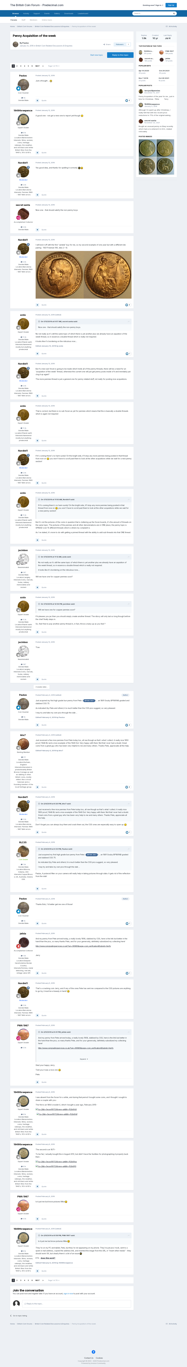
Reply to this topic (120, 55)
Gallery (57, 13)
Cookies (99, 1358)
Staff (23, 20)
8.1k (24, 133)
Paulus (25, 43)
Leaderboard (83, 13)
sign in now (68, 1293)
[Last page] (43, 66)
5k (24, 98)
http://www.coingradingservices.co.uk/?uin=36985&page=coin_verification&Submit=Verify (73, 946)
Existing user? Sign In (152, 5)
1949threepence (23, 110)
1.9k (24, 864)
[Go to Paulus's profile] (15, 44)
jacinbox (23, 550)
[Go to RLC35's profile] (23, 851)
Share (108, 44)
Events (47, 13)
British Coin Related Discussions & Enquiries (54, 46)
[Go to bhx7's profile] (23, 744)
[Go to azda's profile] (23, 324)
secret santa (23, 205)
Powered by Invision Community (93, 1363)
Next (37, 66)
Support (37, 13)
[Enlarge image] (56, 1109)
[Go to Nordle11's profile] (23, 171)
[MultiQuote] (37, 100)
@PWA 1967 (89, 701)
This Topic (164, 13)
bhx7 (23, 735)
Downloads (68, 13)
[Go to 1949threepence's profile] (23, 119)
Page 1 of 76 (53, 66)
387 (24, 572)
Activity (26, 13)
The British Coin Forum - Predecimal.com (36, 5)
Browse (15, 13)
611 (24, 757)
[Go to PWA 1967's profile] (23, 1034)
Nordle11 (23, 162)
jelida (23, 933)
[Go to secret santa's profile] (23, 214)
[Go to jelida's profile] (23, 942)
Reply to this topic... (34, 1304)
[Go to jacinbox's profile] (23, 559)
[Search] (174, 13)
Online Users (47, 20)
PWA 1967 (23, 1025)
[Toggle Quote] (39, 321)
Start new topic (96, 55)
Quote (44, 100)
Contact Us (88, 1358)
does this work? (48, 1258)
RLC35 (23, 842)
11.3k (24, 337)
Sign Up (171, 5)
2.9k (24, 185)
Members (33, 20)
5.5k (24, 1048)
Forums (14, 20)
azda (23, 315)
